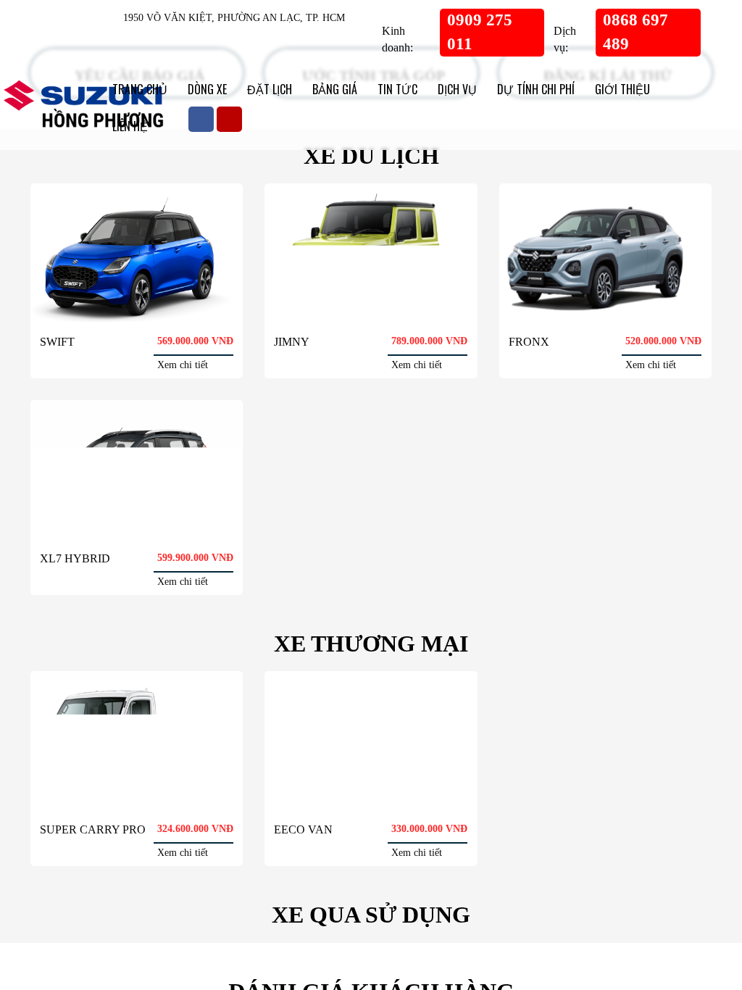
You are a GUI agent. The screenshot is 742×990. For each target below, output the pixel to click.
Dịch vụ (446, 89)
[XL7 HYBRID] (137, 538)
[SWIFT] (137, 300)
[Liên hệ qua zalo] (43, 885)
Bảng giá (328, 89)
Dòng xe (205, 89)
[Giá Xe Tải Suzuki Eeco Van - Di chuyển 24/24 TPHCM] (371, 831)
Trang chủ (138, 89)
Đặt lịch (266, 89)
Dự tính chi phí (523, 89)
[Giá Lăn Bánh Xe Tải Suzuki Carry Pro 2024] (137, 831)
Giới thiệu (605, 89)
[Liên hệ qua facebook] (43, 827)
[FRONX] (605, 300)
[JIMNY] (371, 300)
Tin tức (389, 89)
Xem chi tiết (193, 429)
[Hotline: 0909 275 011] (43, 943)
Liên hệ (667, 89)
